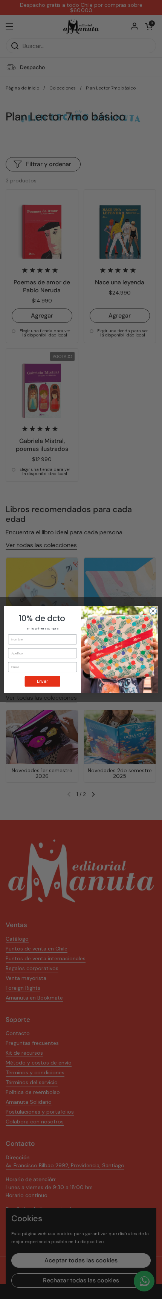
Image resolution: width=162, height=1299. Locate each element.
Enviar (42, 681)
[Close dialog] (153, 611)
